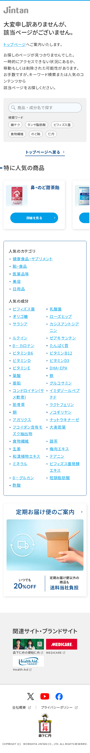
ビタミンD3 (59, 360)
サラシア (20, 324)
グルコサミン (61, 383)
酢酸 (17, 485)
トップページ (14, 44)
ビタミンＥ (22, 368)
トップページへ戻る (43, 152)
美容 (17, 281)
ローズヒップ (61, 316)
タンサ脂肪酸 (37, 124)
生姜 (17, 448)
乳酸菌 (56, 309)
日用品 (19, 288)
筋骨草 (19, 404)
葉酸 (17, 375)
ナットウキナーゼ (64, 419)
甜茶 (54, 441)
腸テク (15, 124)
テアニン (57, 456)
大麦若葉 (58, 427)
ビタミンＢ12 (61, 353)
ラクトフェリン (62, 404)
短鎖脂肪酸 (60, 477)
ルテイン (20, 338)
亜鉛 (17, 383)
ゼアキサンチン (63, 338)
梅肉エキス (59, 448)
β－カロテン (23, 345)
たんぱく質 (59, 345)
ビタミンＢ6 (23, 353)
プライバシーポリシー (57, 707)
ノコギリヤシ (61, 412)
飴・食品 (20, 266)
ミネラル (20, 463)
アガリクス (22, 419)
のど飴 (35, 133)
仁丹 (51, 133)
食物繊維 (17, 133)
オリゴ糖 (20, 316)
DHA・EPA (58, 368)
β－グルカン (23, 477)
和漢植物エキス (26, 456)
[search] (13, 107)
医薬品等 (21, 274)
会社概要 (19, 707)
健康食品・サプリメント (33, 258)
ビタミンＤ (22, 360)
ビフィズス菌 (62, 124)
